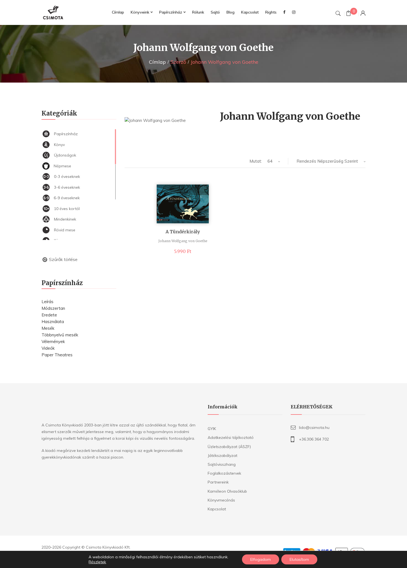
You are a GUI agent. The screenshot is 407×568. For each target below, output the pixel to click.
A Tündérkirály (183, 231)
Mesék (48, 328)
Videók (48, 348)
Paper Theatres (57, 354)
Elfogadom (260, 559)
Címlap (157, 62)
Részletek (97, 561)
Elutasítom (299, 559)
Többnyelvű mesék (60, 334)
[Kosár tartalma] (348, 14)
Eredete (49, 315)
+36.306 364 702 (314, 439)
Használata (53, 321)
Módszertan (53, 308)
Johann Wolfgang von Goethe (182, 241)
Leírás (47, 301)
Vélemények (53, 341)
